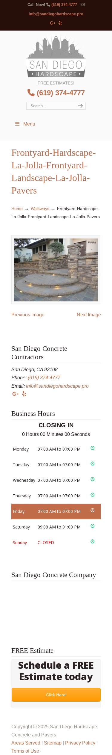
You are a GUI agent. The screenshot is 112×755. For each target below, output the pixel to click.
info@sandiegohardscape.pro (56, 14)
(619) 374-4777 (64, 4)
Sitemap (53, 742)
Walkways (40, 208)
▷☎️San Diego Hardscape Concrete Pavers (56, 54)
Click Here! (56, 694)
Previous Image (28, 314)
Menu (29, 123)
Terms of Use (25, 751)
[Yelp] (60, 23)
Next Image (89, 314)
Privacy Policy (80, 742)
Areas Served (25, 742)
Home (17, 208)
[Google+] (52, 23)
